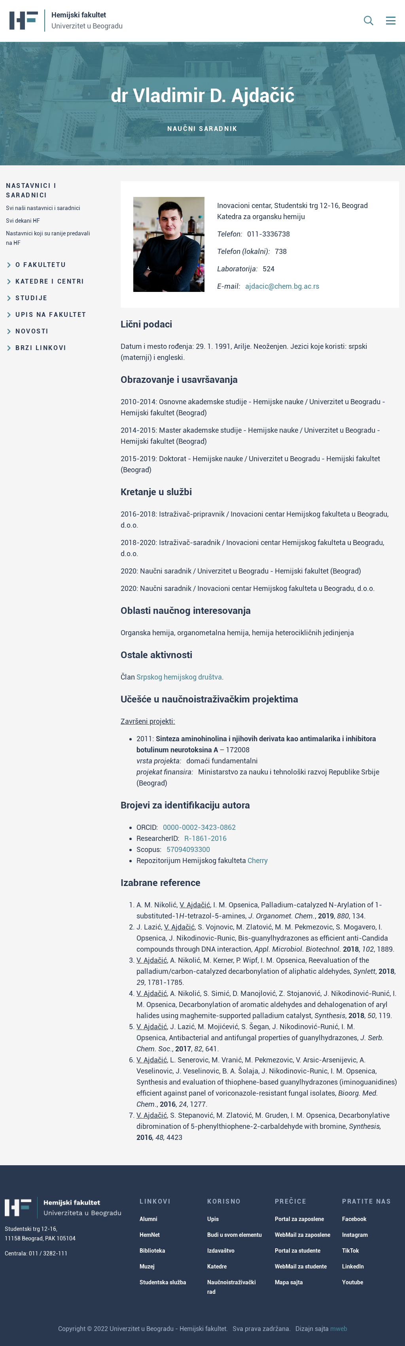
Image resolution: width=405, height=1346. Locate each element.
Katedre (217, 1266)
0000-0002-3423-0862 (199, 827)
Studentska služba (163, 1282)
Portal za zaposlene (299, 1219)
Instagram (355, 1235)
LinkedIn (353, 1266)
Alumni (148, 1219)
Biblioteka (152, 1251)
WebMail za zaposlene (302, 1235)
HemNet (150, 1235)
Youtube (352, 1282)
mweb (338, 1329)
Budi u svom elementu (234, 1235)
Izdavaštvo (221, 1251)
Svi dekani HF (23, 221)
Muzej (147, 1266)
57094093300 (188, 849)
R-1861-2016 (205, 838)
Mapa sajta (289, 1282)
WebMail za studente (301, 1266)
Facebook (354, 1219)
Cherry (258, 860)
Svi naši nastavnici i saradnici (43, 208)
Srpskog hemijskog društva (179, 677)
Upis (213, 1219)
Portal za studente (297, 1251)
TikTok (350, 1251)
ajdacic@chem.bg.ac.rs (282, 286)
